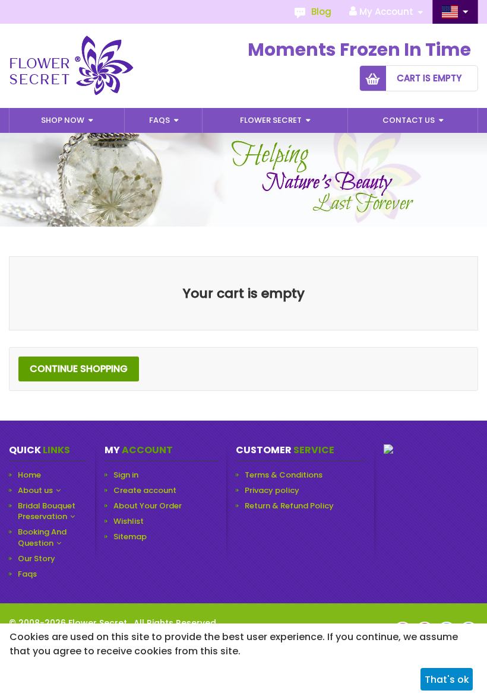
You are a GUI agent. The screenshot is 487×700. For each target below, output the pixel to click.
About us (35, 490)
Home (29, 475)
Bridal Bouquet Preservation (46, 511)
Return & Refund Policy (289, 506)
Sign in (125, 475)
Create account (144, 490)
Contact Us (409, 120)
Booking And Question (42, 537)
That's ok (447, 679)
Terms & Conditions (283, 475)
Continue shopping (79, 369)
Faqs (160, 120)
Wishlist (128, 521)
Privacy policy (272, 490)
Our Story (36, 558)
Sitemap (130, 537)
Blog (321, 11)
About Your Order (147, 506)
